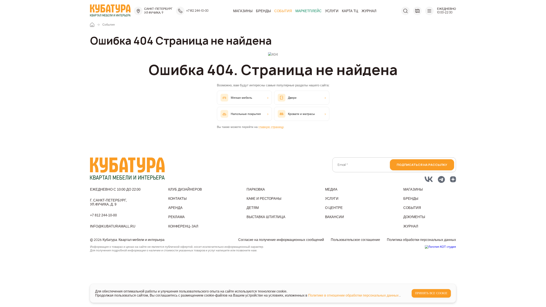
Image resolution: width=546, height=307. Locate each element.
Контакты (177, 199)
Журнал (369, 11)
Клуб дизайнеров (185, 189)
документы (414, 217)
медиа (331, 189)
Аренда (175, 208)
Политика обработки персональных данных (421, 240)
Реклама (176, 217)
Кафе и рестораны (264, 199)
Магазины (243, 11)
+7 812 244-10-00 (197, 11)
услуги (331, 199)
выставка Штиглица (266, 217)
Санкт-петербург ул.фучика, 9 (158, 10)
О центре (334, 208)
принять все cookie (431, 293)
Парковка (256, 189)
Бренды (263, 11)
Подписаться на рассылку (422, 165)
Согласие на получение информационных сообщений (281, 240)
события (412, 208)
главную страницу (270, 127)
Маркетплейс (308, 11)
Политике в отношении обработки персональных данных (353, 295)
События (283, 11)
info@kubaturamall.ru (112, 226)
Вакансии (334, 217)
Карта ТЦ (350, 11)
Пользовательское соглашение (355, 240)
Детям (253, 208)
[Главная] (92, 25)
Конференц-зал (183, 226)
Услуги (331, 11)
